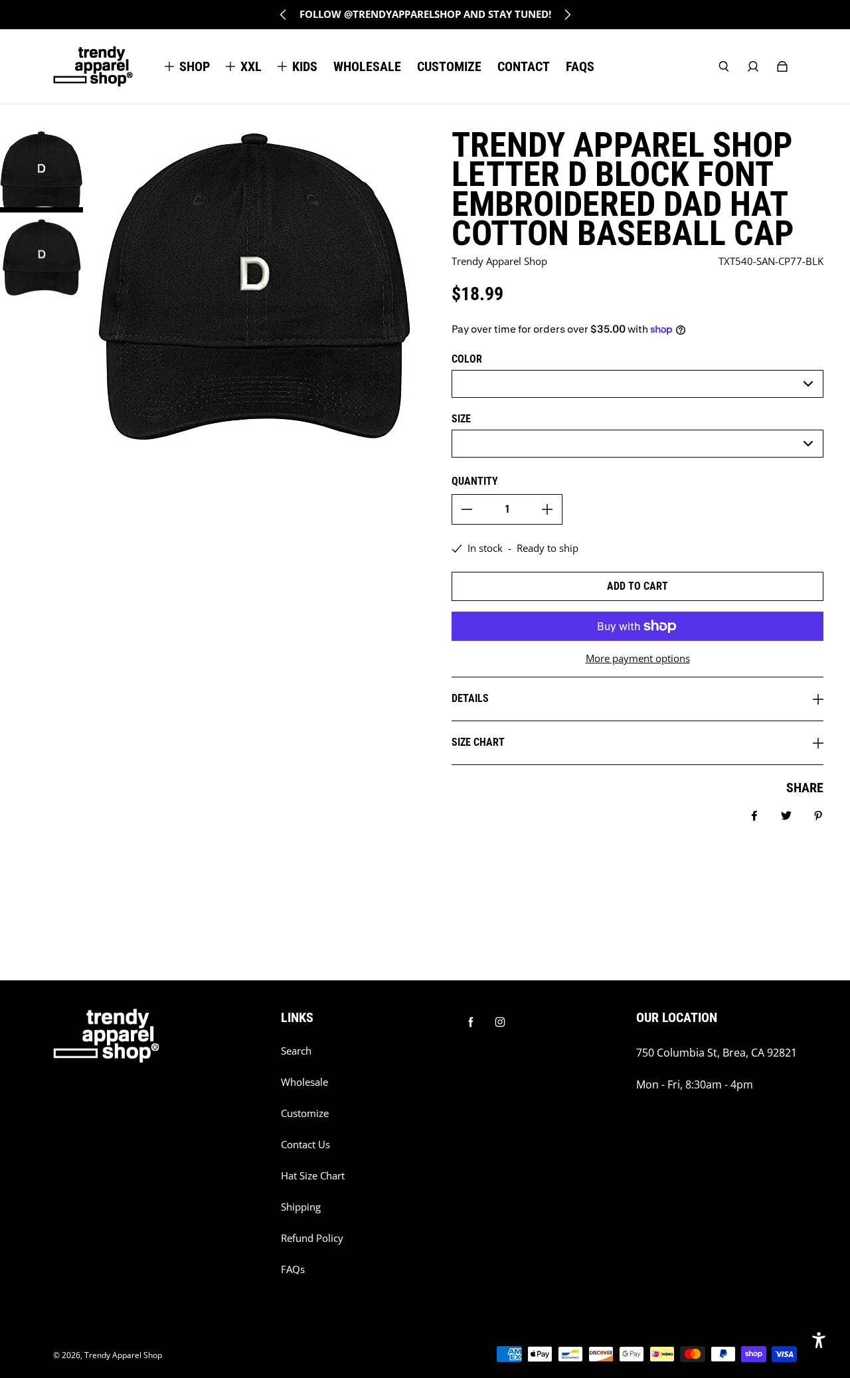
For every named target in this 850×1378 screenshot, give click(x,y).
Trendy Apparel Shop (123, 1355)
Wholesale (304, 1082)
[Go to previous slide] (283, 14)
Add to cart (637, 586)
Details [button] (470, 698)
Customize (305, 1113)
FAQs (293, 1269)
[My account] (753, 66)
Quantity (475, 481)
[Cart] (782, 66)
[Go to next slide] (567, 14)
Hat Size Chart (313, 1176)
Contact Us (305, 1145)
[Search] (723, 66)
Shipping (301, 1207)
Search (296, 1051)
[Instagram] (500, 1022)
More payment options (638, 658)
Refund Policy (312, 1238)
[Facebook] (470, 1022)
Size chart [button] (478, 742)
